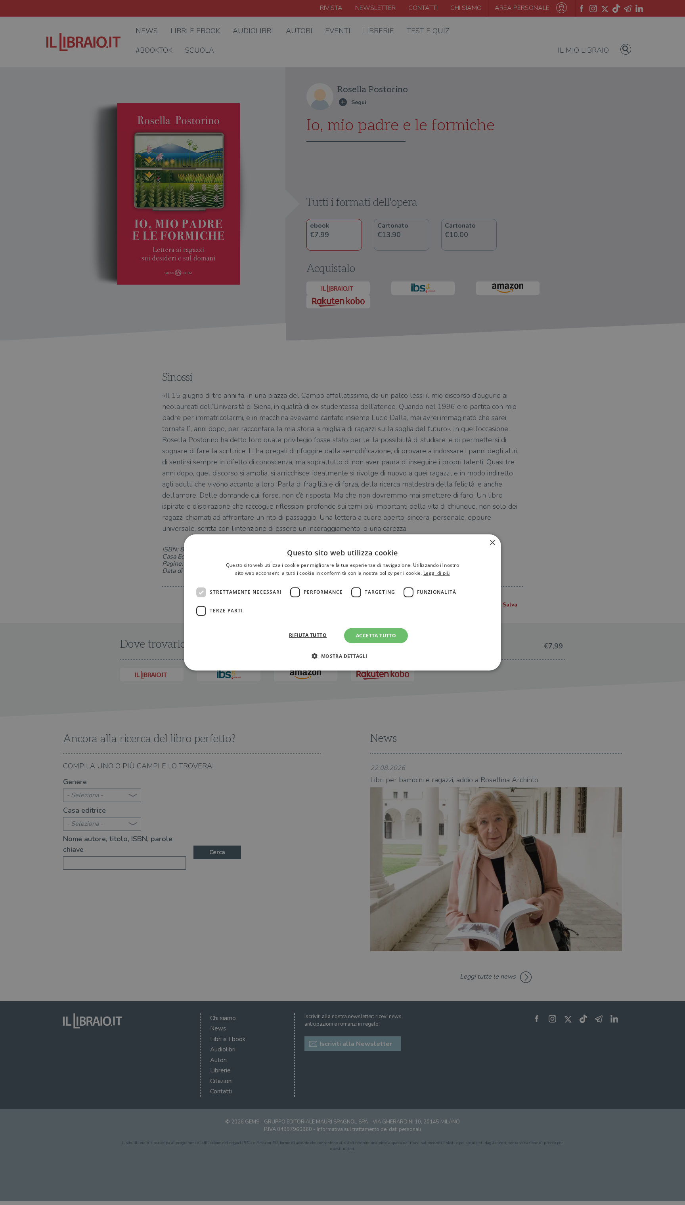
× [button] (492, 543)
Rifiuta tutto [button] (308, 635)
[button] (342, 656)
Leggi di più (436, 573)
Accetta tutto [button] (376, 635)
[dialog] (342, 602)
